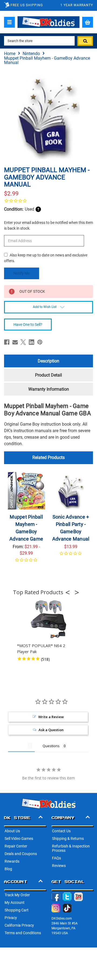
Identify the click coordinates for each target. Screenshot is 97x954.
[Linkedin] (31, 342)
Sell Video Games (19, 838)
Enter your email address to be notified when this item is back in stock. (48, 225)
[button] (69, 592)
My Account (15, 902)
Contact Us (61, 831)
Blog (8, 869)
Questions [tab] (51, 745)
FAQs (56, 858)
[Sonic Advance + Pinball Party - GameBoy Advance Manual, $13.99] (70, 490)
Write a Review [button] (51, 716)
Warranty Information (48, 389)
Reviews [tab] (18, 745)
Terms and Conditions (23, 933)
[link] (48, 200)
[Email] (15, 342)
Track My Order (17, 895)
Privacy (11, 918)
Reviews (59, 865)
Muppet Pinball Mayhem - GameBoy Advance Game (26, 528)
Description (48, 361)
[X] (23, 342)
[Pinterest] (40, 342)
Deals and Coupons (21, 854)
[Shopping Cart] (87, 22)
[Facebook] (6, 342)
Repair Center (16, 846)
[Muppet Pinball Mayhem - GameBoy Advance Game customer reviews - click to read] (26, 563)
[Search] (85, 41)
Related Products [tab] (48, 457)
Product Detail (48, 375)
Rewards (12, 861)
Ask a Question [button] (51, 729)
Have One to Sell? (27, 324)
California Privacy (19, 925)
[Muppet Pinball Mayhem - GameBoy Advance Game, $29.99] (26, 490)
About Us (12, 831)
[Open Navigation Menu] (9, 22)
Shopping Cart (17, 910)
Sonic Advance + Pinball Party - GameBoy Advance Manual (70, 528)
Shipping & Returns (68, 838)
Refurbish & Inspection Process (71, 848)
